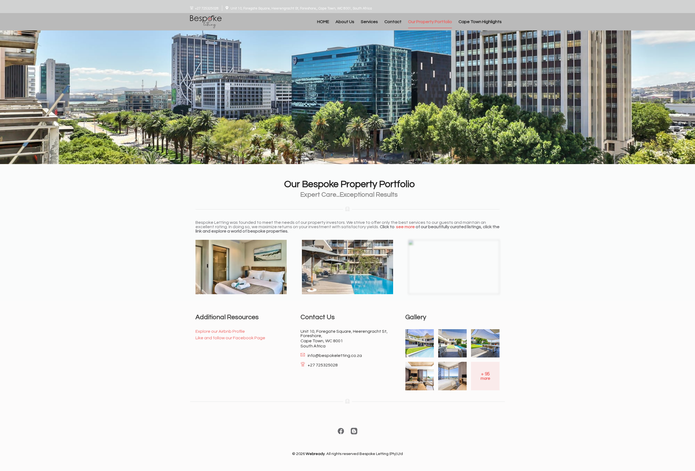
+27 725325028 (207, 8)
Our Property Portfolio (430, 22)
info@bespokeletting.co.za (335, 355)
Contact (393, 22)
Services (369, 22)
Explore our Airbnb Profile (220, 331)
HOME (323, 22)
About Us (345, 22)
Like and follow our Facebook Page (230, 338)
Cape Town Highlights (480, 22)
